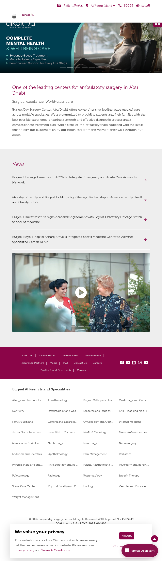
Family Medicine (22, 421)
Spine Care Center (24, 486)
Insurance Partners (33, 362)
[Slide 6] (99, 67)
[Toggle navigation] (14, 16)
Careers (97, 362)
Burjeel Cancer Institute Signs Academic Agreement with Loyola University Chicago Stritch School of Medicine (77, 219)
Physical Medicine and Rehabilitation (27, 464)
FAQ (65, 362)
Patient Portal (73, 5)
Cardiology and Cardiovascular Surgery (134, 400)
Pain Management (95, 454)
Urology (88, 486)
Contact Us (80, 362)
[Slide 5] (92, 67)
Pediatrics (125, 454)
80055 (128, 5)
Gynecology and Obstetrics (98, 421)
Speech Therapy (129, 475)
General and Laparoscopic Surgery (63, 421)
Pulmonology (20, 475)
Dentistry (18, 410)
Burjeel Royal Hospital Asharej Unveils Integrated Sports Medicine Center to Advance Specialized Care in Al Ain (73, 239)
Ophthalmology (58, 454)
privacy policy (24, 550)
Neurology (90, 443)
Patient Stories (47, 355)
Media (53, 362)
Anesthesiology (58, 400)
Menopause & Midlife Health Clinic (27, 443)
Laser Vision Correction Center (63, 432)
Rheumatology (92, 475)
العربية (145, 5)
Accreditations (70, 355)
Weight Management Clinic (27, 496)
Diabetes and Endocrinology (98, 410)
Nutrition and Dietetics (27, 454)
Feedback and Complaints (55, 370)
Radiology (54, 475)
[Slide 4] (85, 67)
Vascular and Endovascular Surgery (134, 486)
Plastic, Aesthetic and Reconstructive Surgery (98, 464)
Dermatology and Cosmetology (63, 410)
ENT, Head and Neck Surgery (134, 410)
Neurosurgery (128, 443)
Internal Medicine (130, 421)
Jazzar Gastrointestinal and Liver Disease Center (27, 432)
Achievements (93, 355)
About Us (27, 355)
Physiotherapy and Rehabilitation (63, 464)
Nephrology (55, 443)
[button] (100, 5)
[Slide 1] (63, 67)
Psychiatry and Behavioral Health (134, 464)
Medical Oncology (94, 432)
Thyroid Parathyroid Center (63, 486)
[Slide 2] (70, 67)
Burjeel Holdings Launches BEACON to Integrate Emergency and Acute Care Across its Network (74, 180)
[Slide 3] (77, 67)
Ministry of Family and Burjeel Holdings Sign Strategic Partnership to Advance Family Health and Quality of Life (77, 200)
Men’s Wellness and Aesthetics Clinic (134, 432)
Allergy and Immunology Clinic (27, 400)
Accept (127, 535)
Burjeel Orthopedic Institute (98, 400)
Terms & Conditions (55, 550)
